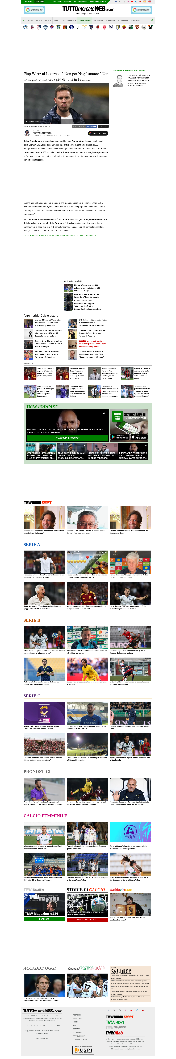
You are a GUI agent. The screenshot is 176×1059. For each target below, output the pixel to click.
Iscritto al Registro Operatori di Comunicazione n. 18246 (42, 1026)
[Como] (45, 27)
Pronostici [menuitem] (135, 20)
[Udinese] (143, 27)
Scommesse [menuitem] (123, 20)
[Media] (140, 2)
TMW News (82, 1)
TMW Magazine (70, 1)
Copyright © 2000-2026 (33, 1031)
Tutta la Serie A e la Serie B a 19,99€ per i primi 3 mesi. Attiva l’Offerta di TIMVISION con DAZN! (60, 235)
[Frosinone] (58, 27)
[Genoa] (65, 27)
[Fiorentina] (52, 27)
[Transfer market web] (150, 1)
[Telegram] (136, 2)
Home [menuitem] (30, 20)
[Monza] (104, 27)
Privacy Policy (79, 1036)
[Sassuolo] (130, 27)
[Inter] (71, 27)
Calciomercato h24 (97, 1)
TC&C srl (34, 1016)
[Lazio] (84, 27)
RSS (74, 1025)
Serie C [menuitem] (57, 20)
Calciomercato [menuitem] (69, 20)
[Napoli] (111, 27)
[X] (120, 2)
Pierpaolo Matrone (42, 133)
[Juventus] (78, 27)
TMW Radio (57, 1)
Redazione (77, 1015)
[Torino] (137, 27)
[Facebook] (116, 2)
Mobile (75, 1022)
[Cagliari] (38, 27)
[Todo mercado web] (145, 1)
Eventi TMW (77, 1018)
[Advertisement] (132, 172)
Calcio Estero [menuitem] (85, 20)
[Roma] (124, 27)
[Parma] (117, 27)
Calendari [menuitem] (110, 20)
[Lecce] (91, 27)
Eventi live (39, 1)
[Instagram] (128, 2)
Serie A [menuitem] (39, 20)
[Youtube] (132, 2)
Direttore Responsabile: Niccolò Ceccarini (42, 1021)
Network (29, 1)
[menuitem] (24, 20)
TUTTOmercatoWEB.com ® (50, 1031)
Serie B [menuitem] (48, 20)
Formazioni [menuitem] (98, 20)
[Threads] (124, 2)
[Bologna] (32, 27)
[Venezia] (150, 27)
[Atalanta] (25, 27)
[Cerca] (152, 20)
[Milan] (97, 27)
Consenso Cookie (80, 1039)
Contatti (76, 1029)
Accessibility (78, 1032)
